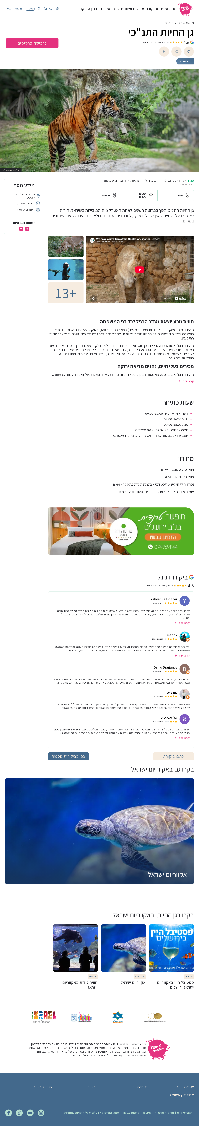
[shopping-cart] (45, 8)
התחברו (30, 8)
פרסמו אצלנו (131, 1113)
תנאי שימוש (184, 1113)
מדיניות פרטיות (164, 1113)
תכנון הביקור (89, 8)
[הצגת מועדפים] (50, 8)
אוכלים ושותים (132, 8)
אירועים (141, 1087)
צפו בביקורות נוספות (68, 756)
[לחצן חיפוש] (39, 8)
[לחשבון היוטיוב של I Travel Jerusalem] (30, 1113)
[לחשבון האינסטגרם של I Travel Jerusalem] (41, 1113)
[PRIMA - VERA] (121, 531)
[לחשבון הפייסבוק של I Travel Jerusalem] (8, 1113)
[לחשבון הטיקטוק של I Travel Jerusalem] (19, 1113)
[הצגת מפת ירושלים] (57, 8)
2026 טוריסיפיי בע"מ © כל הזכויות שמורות (92, 1113)
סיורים (95, 1087)
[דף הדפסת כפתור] (164, 51)
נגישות (147, 1113)
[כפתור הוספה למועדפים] (189, 51)
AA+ (9, 8)
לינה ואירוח (110, 8)
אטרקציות (185, 22)
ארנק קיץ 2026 (183, 1095)
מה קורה (153, 8)
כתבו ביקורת (173, 756)
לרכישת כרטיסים (32, 43)
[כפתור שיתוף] (176, 51)
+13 (66, 292)
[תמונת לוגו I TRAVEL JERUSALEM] (187, 8)
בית (192, 22)
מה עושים (169, 8)
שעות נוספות (186, 184)
